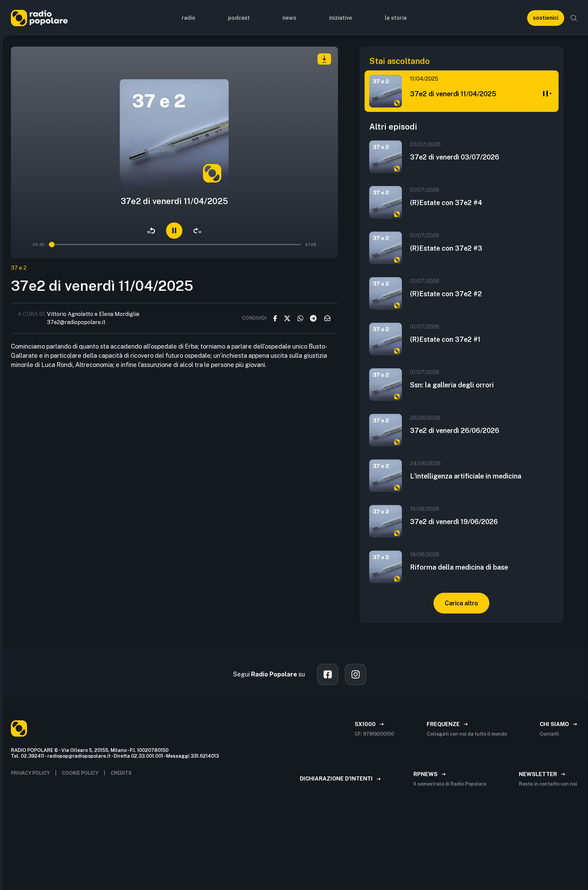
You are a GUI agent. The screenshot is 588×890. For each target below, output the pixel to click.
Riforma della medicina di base (459, 567)
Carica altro (461, 603)
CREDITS (121, 773)
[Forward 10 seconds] (197, 230)
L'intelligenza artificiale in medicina (465, 476)
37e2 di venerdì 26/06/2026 (454, 430)
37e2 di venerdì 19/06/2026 (454, 522)
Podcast (239, 18)
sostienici (545, 18)
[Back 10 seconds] (151, 230)
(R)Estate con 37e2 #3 (446, 248)
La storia (396, 18)
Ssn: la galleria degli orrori (452, 385)
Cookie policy (80, 773)
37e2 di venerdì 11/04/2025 (453, 94)
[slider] (51, 244)
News (289, 18)
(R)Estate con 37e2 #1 (445, 339)
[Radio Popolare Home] (39, 18)
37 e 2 (19, 268)
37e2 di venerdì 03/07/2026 (454, 157)
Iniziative (340, 18)
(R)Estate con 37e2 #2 (446, 294)
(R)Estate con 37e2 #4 (446, 203)
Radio (188, 18)
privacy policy (30, 773)
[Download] (324, 59)
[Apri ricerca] (573, 18)
